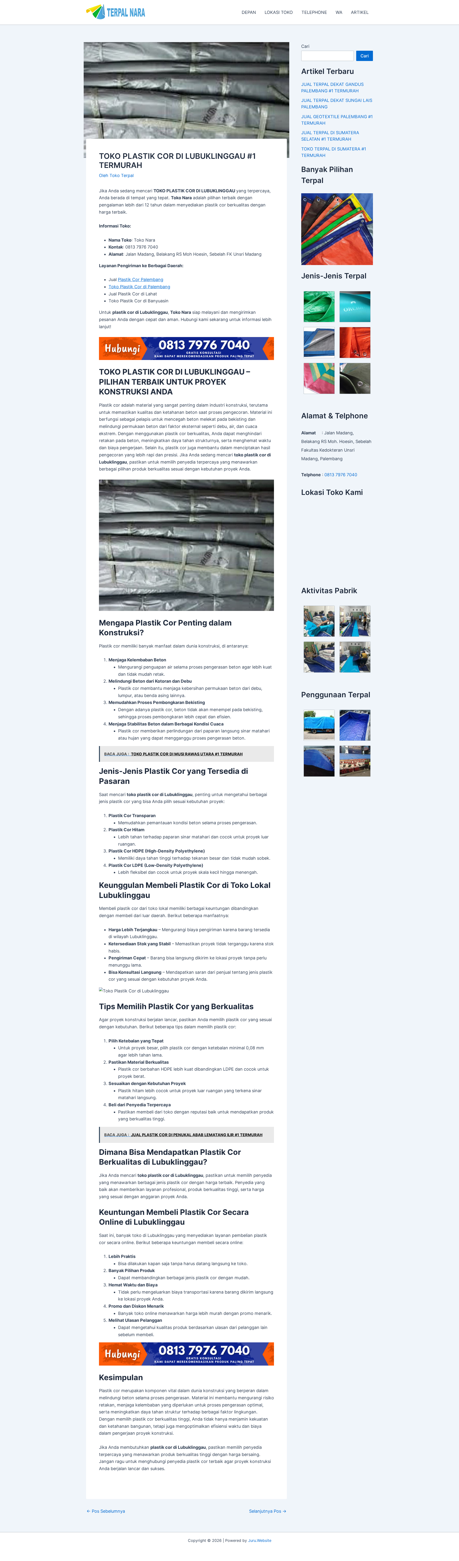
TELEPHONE (314, 12)
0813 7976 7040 (340, 474)
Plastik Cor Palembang (140, 279)
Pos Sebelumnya (106, 1511)
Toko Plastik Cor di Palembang (139, 286)
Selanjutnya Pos (267, 1511)
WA (339, 12)
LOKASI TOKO (279, 12)
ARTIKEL (360, 12)
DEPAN (249, 12)
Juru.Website (259, 1540)
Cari (305, 46)
